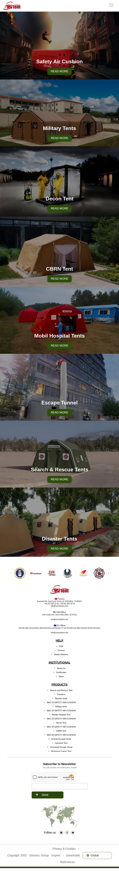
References (67, 862)
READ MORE (59, 71)
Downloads (73, 855)
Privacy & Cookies (64, 848)
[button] (108, 573)
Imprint (56, 855)
